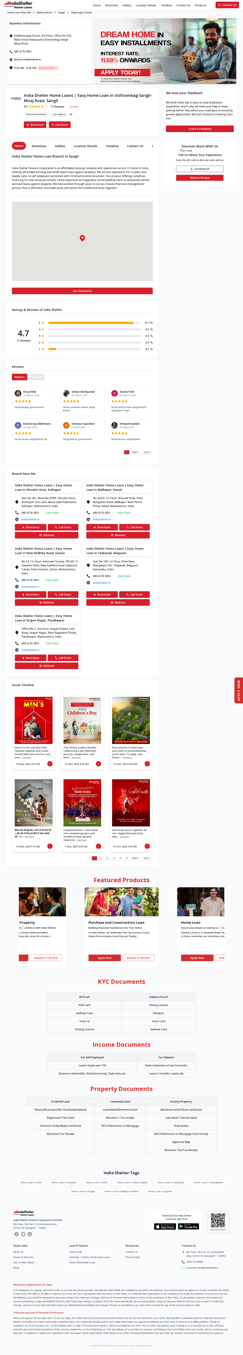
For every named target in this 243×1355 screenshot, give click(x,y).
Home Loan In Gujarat (160, 1191)
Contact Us (183, 5)
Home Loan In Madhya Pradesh (121, 1191)
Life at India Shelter (23, 1262)
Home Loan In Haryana (63, 1182)
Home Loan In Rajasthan (170, 1182)
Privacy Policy (132, 1257)
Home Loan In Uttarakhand (208, 1182)
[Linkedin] (29, 1234)
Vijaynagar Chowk (81, 12)
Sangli (61, 12)
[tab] (19, 146)
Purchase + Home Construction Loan (89, 1257)
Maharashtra (44, 12)
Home (97, 5)
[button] (82, 238)
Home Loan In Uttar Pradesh (132, 1182)
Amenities (111, 5)
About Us (18, 1251)
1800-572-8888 (194, 1261)
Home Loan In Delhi (31, 1182)
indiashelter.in (30, 519)
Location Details (146, 5)
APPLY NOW (239, 690)
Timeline (166, 5)
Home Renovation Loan (82, 1262)
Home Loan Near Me (19, 12)
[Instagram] (23, 1234)
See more (26, 757)
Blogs (16, 1267)
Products (200, 5)
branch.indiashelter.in (27, 59)
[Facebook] (16, 1234)
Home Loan (75, 1251)
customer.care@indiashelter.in (202, 1267)
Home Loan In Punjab (83, 1191)
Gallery (126, 5)
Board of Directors (23, 1257)
